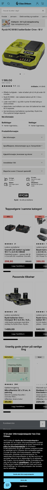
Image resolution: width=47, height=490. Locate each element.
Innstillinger (23, 486)
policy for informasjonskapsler (14, 446)
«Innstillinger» (24, 462)
